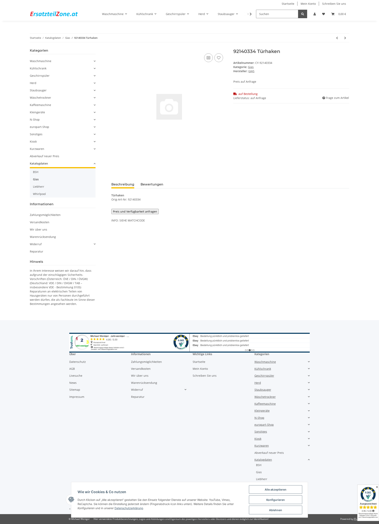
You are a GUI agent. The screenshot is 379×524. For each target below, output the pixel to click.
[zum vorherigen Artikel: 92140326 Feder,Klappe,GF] (337, 38)
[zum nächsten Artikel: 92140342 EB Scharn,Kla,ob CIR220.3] (345, 38)
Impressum (76, 397)
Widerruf (36, 244)
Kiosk (33, 141)
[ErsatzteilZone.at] (59, 14)
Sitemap (74, 390)
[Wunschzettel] (323, 14)
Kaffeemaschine (40, 105)
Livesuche (75, 375)
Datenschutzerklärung (128, 508)
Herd (33, 83)
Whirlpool (39, 194)
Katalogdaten (39, 163)
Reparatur (36, 251)
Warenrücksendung (43, 237)
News (73, 383)
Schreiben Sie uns (334, 4)
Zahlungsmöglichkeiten (45, 215)
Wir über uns (38, 229)
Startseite (288, 4)
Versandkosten (39, 222)
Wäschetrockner (40, 97)
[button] (314, 14)
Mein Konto (308, 4)
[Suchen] (302, 14)
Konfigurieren (275, 499)
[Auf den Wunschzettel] (218, 57)
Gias (251, 67)
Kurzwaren (37, 149)
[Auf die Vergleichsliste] (208, 57)
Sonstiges (36, 134)
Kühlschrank (38, 68)
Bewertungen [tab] (152, 184)
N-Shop (35, 119)
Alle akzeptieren (275, 489)
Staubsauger (38, 90)
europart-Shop (39, 127)
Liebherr (38, 186)
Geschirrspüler (40, 76)
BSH (35, 172)
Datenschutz (77, 362)
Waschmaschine (40, 61)
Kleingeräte (37, 112)
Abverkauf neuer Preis (44, 156)
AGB (72, 369)
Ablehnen (275, 510)
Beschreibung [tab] (122, 184)
